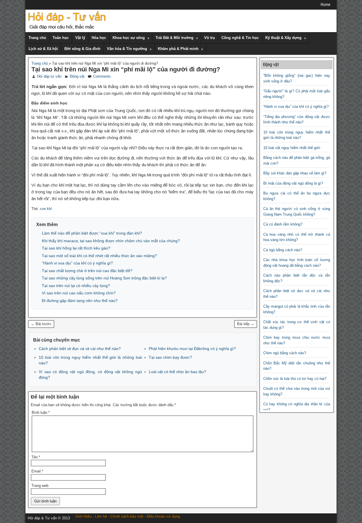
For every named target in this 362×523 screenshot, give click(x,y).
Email (37, 471)
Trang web (39, 485)
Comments (102, 76)
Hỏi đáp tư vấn (49, 76)
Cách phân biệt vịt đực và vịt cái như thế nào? (80, 348)
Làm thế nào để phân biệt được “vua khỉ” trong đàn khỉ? (92, 233)
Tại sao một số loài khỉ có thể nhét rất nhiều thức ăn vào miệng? (99, 255)
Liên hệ (101, 516)
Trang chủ (37, 38)
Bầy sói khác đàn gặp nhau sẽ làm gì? (294, 173)
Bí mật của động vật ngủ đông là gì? (293, 183)
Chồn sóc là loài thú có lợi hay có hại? (294, 379)
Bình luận (41, 412)
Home (325, 4)
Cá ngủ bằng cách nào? (282, 250)
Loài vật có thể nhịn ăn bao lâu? (177, 371)
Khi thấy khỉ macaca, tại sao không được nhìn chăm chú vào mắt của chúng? (111, 240)
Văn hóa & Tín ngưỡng (127, 49)
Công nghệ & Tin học (240, 38)
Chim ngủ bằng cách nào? (284, 353)
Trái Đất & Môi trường (174, 38)
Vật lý (80, 38)
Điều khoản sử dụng (163, 516)
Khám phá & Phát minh (178, 49)
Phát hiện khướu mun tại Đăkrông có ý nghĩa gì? (192, 348)
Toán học (61, 38)
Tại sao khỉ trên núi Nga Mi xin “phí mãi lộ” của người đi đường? (125, 69)
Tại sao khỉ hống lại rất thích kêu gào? (76, 248)
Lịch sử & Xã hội (43, 49)
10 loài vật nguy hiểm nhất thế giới (291, 148)
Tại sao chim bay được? (170, 357)
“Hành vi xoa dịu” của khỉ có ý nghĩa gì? (77, 263)
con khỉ (46, 209)
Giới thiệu (84, 516)
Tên (35, 457)
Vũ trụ (209, 38)
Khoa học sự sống (129, 38)
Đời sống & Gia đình (82, 49)
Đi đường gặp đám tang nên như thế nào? (80, 300)
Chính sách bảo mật (126, 516)
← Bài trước (41, 324)
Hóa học (99, 38)
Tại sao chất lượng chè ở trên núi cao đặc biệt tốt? (87, 270)
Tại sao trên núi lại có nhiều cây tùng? (76, 285)
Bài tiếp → (245, 324)
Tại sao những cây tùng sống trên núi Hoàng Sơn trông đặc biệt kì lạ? (104, 278)
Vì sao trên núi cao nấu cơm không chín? (79, 293)
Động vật (77, 76)
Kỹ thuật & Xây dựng (283, 38)
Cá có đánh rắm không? (282, 224)
